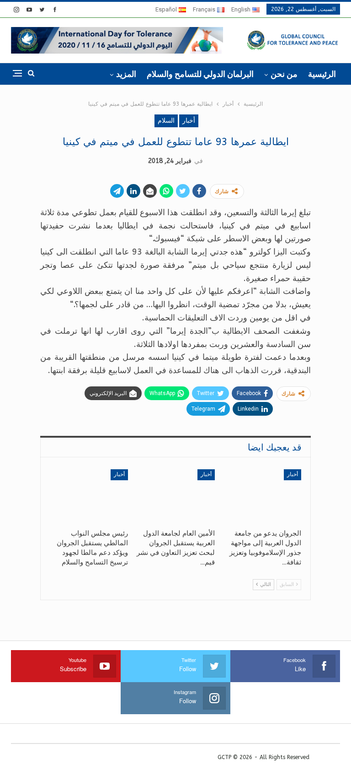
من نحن (284, 74)
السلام (166, 121)
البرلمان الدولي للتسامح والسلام (200, 74)
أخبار (188, 121)
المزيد (126, 74)
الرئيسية (322, 74)
